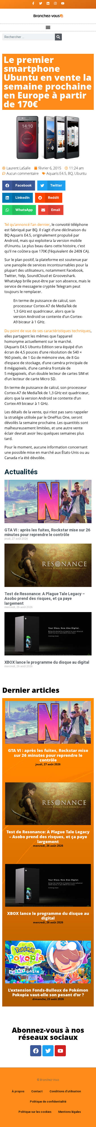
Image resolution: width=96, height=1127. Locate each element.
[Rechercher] (58, 37)
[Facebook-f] (33, 3)
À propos (18, 1091)
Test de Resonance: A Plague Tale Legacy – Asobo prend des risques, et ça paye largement (44, 598)
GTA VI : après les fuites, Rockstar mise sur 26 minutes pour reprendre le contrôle (47, 532)
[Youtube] (63, 3)
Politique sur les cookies (35, 1111)
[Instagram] (55, 3)
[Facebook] (35, 1050)
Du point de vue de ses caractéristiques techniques (47, 330)
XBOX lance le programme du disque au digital (46, 662)
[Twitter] (41, 3)
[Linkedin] (48, 3)
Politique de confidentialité (48, 1101)
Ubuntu (80, 173)
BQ (70, 173)
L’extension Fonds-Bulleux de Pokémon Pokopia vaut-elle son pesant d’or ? (48, 992)
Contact (37, 1091)
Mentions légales (69, 1111)
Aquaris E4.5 (56, 173)
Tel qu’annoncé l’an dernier (27, 224)
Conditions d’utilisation (65, 1091)
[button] (48, 27)
